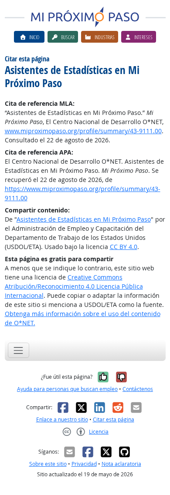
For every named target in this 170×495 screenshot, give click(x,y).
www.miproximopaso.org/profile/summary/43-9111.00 (83, 131)
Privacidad (84, 464)
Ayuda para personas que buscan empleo (67, 389)
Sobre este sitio (48, 464)
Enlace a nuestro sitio (62, 419)
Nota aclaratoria (121, 464)
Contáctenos (137, 389)
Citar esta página (113, 419)
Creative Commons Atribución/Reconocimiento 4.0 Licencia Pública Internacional (74, 286)
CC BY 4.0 (123, 246)
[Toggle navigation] (18, 350)
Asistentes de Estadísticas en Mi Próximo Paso (84, 219)
